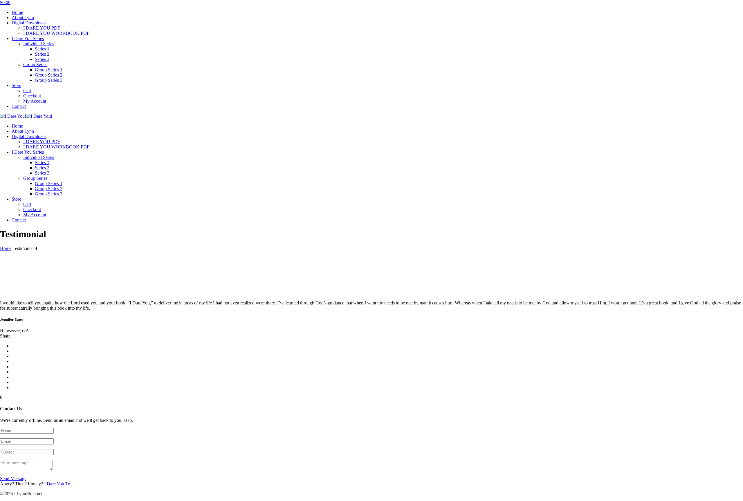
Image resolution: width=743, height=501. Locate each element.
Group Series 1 (48, 69)
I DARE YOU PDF (41, 28)
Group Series (35, 64)
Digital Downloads (29, 22)
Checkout (32, 95)
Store (16, 85)
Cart (27, 90)
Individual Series (38, 43)
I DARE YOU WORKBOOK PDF (56, 33)
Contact (19, 106)
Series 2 (42, 54)
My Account (34, 101)
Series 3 (42, 59)
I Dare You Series (28, 38)
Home (17, 12)
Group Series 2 (48, 74)
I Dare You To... (59, 483)
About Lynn (23, 17)
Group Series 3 (48, 80)
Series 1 (42, 48)
